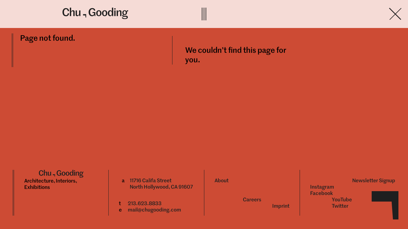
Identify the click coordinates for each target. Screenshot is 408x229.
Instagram (322, 187)
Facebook (321, 193)
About (222, 180)
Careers (252, 200)
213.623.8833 (145, 203)
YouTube (342, 200)
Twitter (340, 206)
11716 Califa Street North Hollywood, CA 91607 (161, 183)
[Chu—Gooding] (124, 13)
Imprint (280, 206)
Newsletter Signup (373, 180)
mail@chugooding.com (154, 210)
